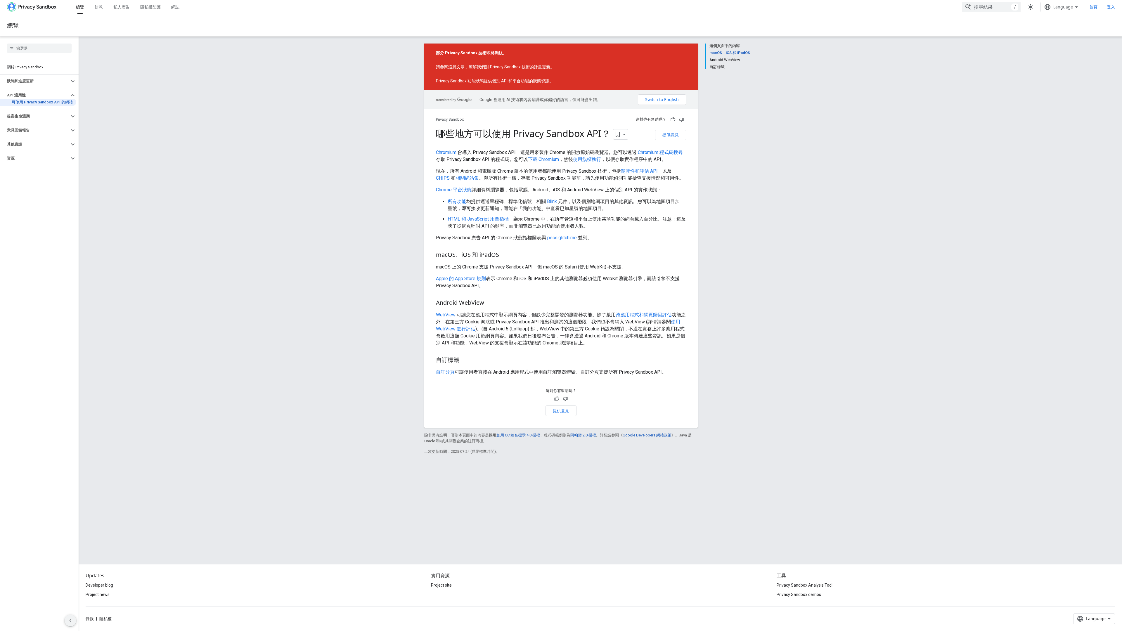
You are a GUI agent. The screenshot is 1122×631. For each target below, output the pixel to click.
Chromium (446, 152)
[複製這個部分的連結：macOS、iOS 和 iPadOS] (505, 255)
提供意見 (670, 135)
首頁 (1093, 7)
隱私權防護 (150, 7)
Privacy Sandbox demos (799, 594)
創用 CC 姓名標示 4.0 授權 (518, 435)
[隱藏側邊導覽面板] (70, 620)
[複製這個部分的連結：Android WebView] (490, 303)
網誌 (175, 7)
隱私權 (105, 618)
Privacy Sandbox (450, 119)
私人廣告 (121, 7)
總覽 (80, 7)
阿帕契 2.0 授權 (583, 435)
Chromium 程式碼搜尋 (660, 152)
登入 (1111, 7)
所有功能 (457, 201)
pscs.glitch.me (562, 237)
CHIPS (443, 178)
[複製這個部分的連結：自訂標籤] (465, 360)
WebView (446, 315)
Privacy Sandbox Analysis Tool (804, 585)
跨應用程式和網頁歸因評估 (644, 315)
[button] (34, 81)
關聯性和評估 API (639, 171)
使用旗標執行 (587, 159)
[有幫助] (673, 119)
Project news (98, 594)
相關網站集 (467, 178)
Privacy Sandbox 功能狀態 (460, 81)
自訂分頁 (445, 372)
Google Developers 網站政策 (647, 435)
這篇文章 (456, 67)
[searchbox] (39, 48)
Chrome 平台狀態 (454, 190)
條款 (90, 618)
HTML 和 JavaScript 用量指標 (478, 219)
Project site (441, 585)
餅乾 (99, 7)
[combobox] (991, 7)
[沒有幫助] (681, 119)
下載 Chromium (543, 159)
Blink (552, 201)
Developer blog (99, 585)
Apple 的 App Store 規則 (461, 278)
